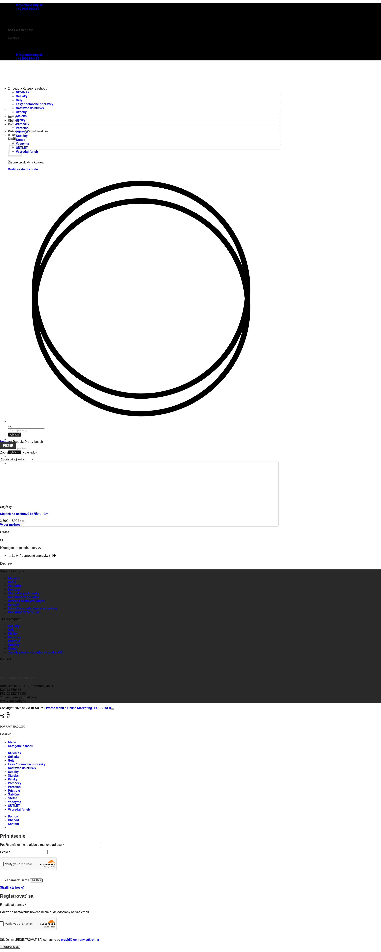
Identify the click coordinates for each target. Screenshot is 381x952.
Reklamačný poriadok (23, 597)
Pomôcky (22, 124)
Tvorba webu (54, 708)
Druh (4, 563)
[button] (12, 135)
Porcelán (22, 128)
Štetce (20, 140)
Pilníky (20, 120)
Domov (5, 442)
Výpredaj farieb (27, 152)
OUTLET (14, 806)
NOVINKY (22, 92)
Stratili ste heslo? (12, 887)
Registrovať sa (10, 946)
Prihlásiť (36, 880)
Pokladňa (15, 586)
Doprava (14, 589)
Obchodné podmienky (23, 593)
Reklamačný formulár (23, 612)
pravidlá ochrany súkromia (80, 939)
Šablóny (22, 136)
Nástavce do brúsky (30, 108)
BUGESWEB (102, 708)
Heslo (5, 852)
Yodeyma (22, 144)
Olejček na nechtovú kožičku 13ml (24, 514)
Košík (12, 582)
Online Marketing (79, 708)
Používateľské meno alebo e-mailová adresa (32, 845)
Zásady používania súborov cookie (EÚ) (36, 652)
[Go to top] (112, 709)
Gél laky (21, 96)
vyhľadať (15, 434)
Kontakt (13, 604)
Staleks (21, 116)
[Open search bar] (10, 426)
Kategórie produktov (19, 548)
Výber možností (11, 524)
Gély (19, 100)
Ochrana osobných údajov (26, 601)
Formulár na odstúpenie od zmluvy (32, 608)
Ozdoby (21, 112)
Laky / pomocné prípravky (34, 104)
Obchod (13, 820)
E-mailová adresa (13, 905)
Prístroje (22, 132)
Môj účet (14, 578)
